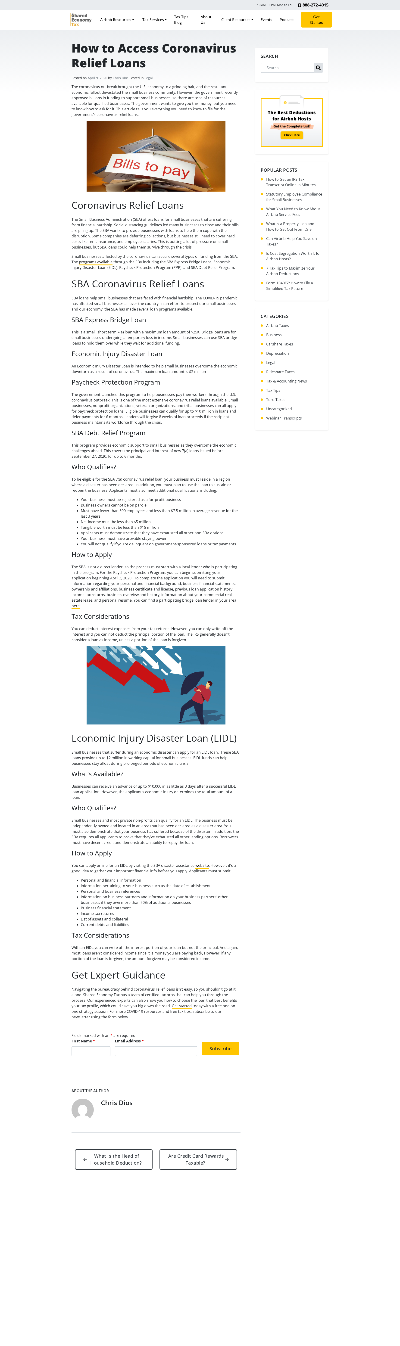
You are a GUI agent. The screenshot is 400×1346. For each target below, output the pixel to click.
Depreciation (277, 353)
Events (266, 19)
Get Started (317, 19)
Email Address (129, 1041)
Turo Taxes (275, 399)
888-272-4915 (315, 5)
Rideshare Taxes (280, 371)
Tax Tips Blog (181, 19)
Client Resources (235, 19)
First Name (83, 1041)
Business (274, 334)
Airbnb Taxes (277, 325)
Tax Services (152, 19)
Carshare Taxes (279, 344)
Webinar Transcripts (284, 418)
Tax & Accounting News (286, 381)
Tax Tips (273, 390)
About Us (206, 19)
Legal (149, 78)
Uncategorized (279, 408)
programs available (95, 261)
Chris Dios (120, 78)
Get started (182, 1005)
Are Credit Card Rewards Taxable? (198, 1159)
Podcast (287, 19)
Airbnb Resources (115, 19)
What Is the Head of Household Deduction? (112, 1159)
